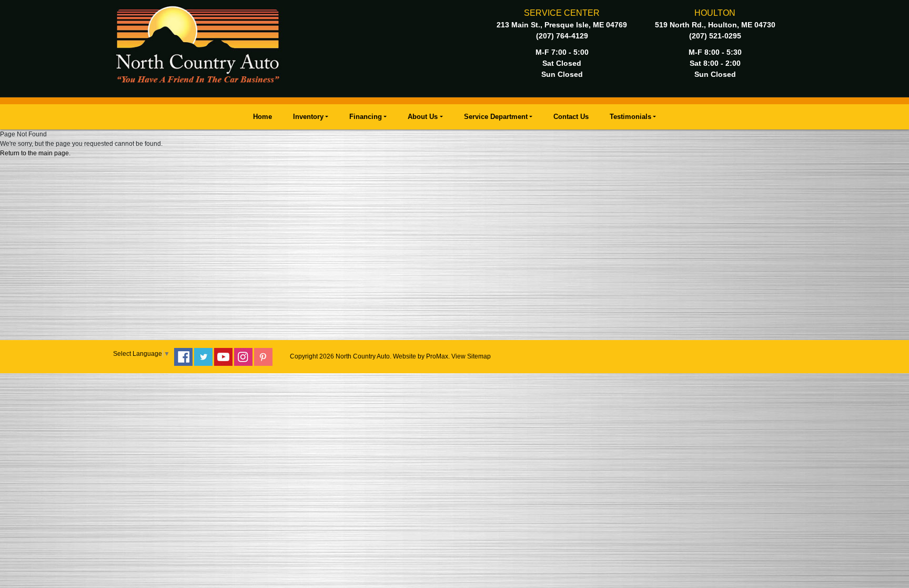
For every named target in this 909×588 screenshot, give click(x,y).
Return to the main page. (35, 153)
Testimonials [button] (630, 117)
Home (262, 117)
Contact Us (571, 117)
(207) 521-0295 (715, 36)
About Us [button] (423, 117)
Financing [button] (365, 117)
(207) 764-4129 (562, 36)
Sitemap (479, 356)
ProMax (437, 356)
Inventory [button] (308, 117)
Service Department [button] (496, 117)
